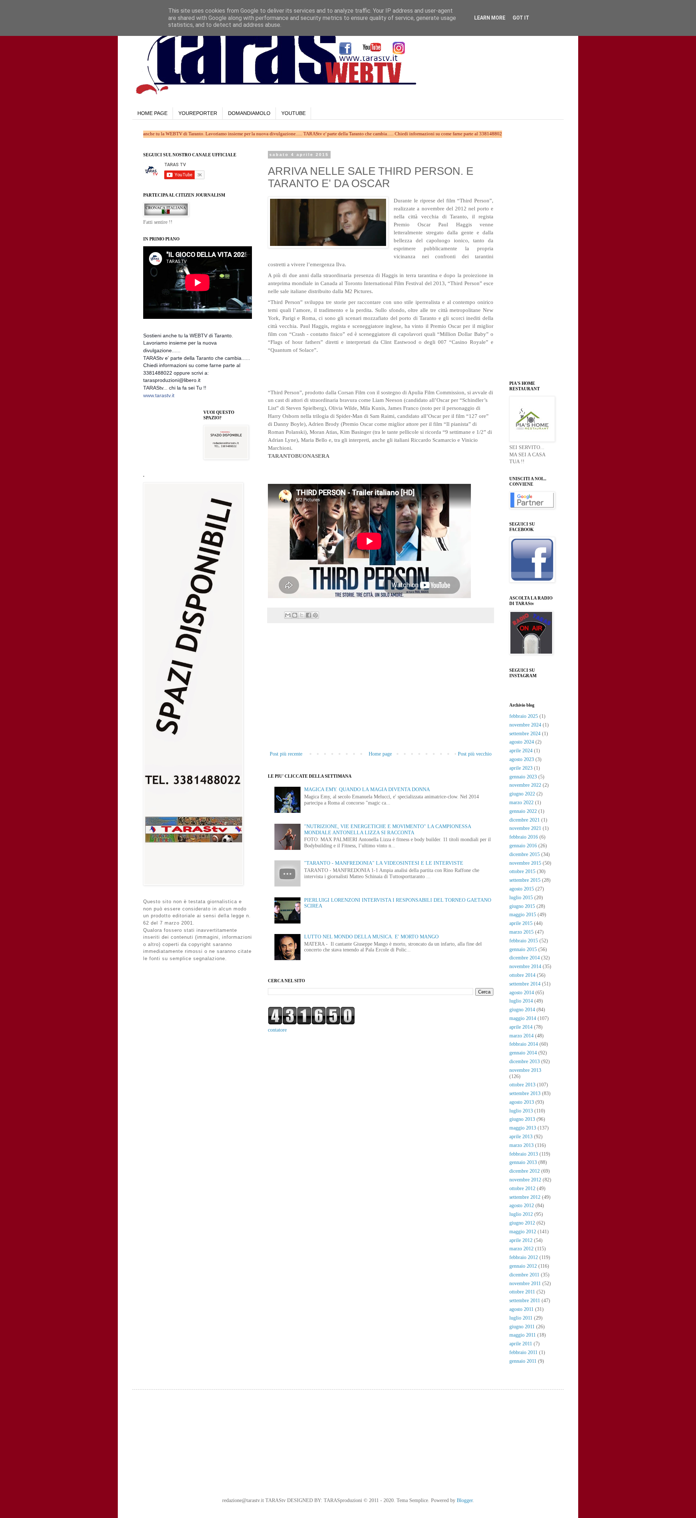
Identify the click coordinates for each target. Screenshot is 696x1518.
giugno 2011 (522, 1326)
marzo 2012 (521, 1248)
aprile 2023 (521, 768)
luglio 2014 (521, 1001)
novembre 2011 (525, 1283)
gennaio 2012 (523, 1266)
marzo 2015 (521, 932)
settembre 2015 (524, 880)
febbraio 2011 (523, 1352)
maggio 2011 (522, 1335)
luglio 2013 (521, 1111)
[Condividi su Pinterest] (315, 615)
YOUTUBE (293, 113)
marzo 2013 (521, 1145)
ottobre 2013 (522, 1084)
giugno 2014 (522, 1009)
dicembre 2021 (524, 820)
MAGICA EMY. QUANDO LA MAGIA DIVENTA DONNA (367, 789)
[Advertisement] (353, 368)
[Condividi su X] (301, 615)
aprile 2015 (521, 923)
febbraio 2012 (523, 1257)
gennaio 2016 (523, 845)
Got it (521, 18)
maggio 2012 (522, 1231)
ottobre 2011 (522, 1292)
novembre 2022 (525, 785)
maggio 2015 (522, 914)
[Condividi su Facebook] (308, 615)
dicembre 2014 (524, 957)
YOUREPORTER (197, 113)
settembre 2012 (524, 1197)
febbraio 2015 (523, 940)
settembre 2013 (524, 1093)
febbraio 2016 (523, 837)
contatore (277, 1030)
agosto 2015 (521, 889)
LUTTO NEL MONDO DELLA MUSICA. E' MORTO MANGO (371, 936)
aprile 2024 (521, 750)
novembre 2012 (525, 1179)
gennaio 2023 (523, 776)
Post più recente (286, 754)
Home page (380, 754)
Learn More (489, 18)
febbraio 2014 (523, 1044)
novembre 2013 (525, 1070)
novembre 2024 (525, 725)
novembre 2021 (525, 828)
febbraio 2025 (523, 716)
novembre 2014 (525, 966)
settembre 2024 (524, 733)
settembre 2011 (524, 1300)
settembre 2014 (524, 984)
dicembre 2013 (524, 1061)
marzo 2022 (521, 802)
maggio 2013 (522, 1128)
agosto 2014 (521, 992)
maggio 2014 (522, 1018)
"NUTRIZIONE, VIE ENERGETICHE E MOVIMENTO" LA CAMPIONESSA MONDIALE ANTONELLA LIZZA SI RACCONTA (387, 829)
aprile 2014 (521, 1027)
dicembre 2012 (524, 1171)
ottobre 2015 (522, 871)
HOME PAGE (152, 113)
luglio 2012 (521, 1214)
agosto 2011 (521, 1309)
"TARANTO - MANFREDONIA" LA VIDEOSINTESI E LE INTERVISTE (383, 863)
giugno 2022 (522, 794)
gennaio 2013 (523, 1162)
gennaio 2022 (523, 811)
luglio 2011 (521, 1318)
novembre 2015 (525, 863)
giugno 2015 (522, 906)
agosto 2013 (521, 1102)
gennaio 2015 (523, 949)
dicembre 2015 (524, 854)
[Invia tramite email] (287, 615)
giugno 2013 (522, 1119)
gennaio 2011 (522, 1361)
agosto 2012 (521, 1205)
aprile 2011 (520, 1343)
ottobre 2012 (522, 1188)
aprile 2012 (521, 1240)
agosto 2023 (521, 759)
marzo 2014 (521, 1035)
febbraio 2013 (523, 1154)
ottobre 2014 (522, 975)
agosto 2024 (521, 742)
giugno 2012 (522, 1223)
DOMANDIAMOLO (249, 113)
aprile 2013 (521, 1136)
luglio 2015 (521, 897)
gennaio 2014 (523, 1053)
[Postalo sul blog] (294, 615)
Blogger (465, 1500)
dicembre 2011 (524, 1275)
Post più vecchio (475, 754)
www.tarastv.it (158, 395)
